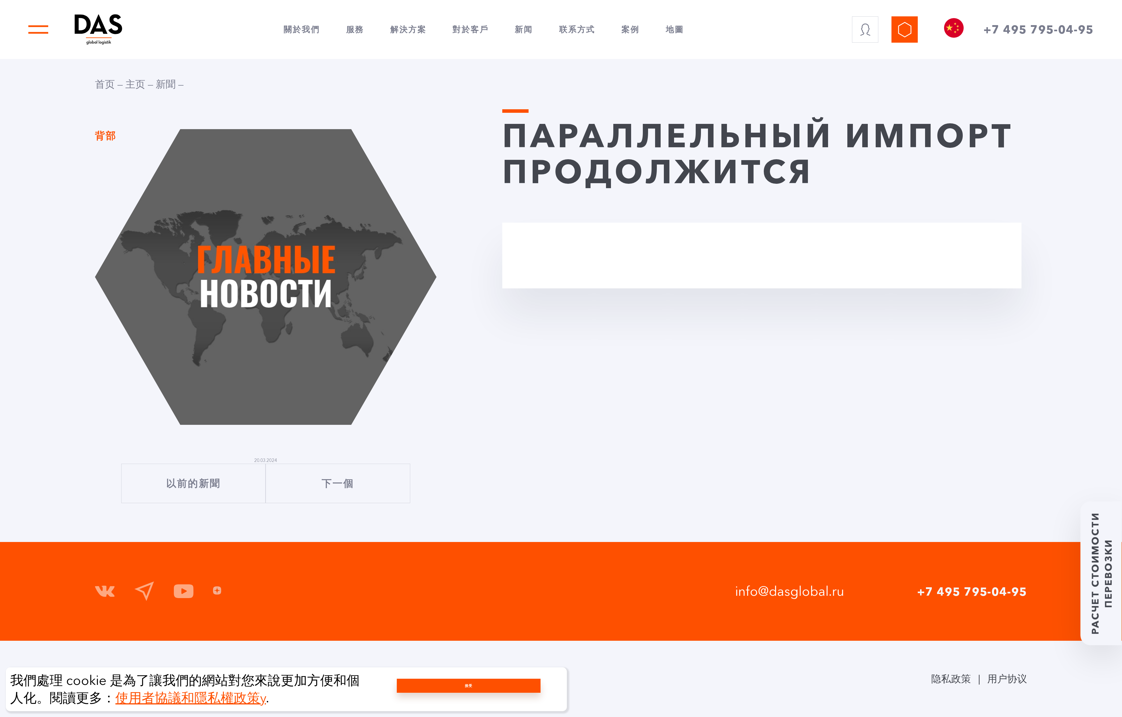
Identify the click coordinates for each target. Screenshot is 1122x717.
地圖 (675, 29)
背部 (106, 135)
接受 (468, 686)
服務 (355, 29)
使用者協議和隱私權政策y (190, 698)
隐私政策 (951, 679)
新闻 (524, 29)
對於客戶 (471, 29)
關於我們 (302, 29)
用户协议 (1007, 679)
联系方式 (577, 29)
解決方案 (408, 29)
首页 (105, 84)
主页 (135, 84)
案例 (630, 29)
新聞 (166, 84)
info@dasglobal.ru (789, 591)
